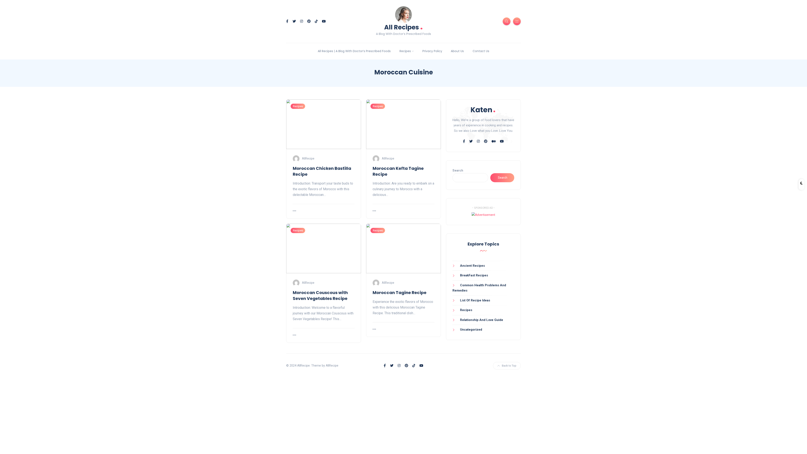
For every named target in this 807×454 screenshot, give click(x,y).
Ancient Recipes (472, 266)
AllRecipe (308, 158)
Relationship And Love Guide (481, 320)
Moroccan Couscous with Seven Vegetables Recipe (320, 295)
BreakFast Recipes (474, 275)
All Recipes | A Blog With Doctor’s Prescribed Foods (354, 51)
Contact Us (481, 51)
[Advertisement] (126, 409)
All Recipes (403, 26)
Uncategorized (471, 329)
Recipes (405, 51)
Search (457, 170)
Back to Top (509, 365)
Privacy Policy (432, 51)
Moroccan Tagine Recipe (399, 293)
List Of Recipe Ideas (475, 300)
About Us (457, 51)
